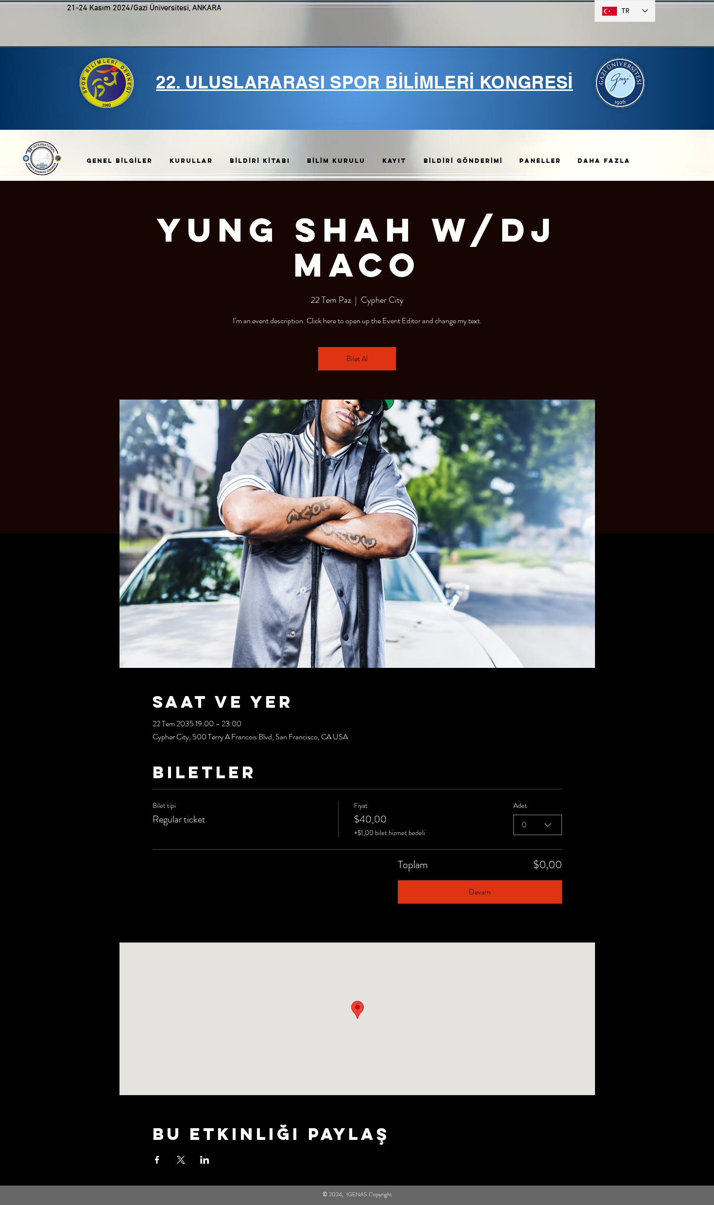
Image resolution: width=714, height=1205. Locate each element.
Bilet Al (357, 358)
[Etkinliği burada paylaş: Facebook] (157, 1160)
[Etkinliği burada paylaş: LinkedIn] (204, 1160)
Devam (480, 891)
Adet (520, 805)
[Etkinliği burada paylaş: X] (181, 1160)
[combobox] (537, 825)
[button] (120, 160)
